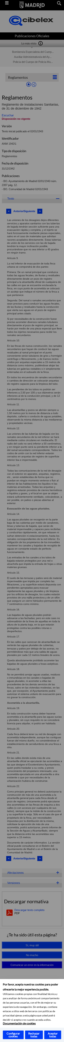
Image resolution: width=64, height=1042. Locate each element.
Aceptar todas (53, 1035)
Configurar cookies (13, 1035)
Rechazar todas (33, 1035)
